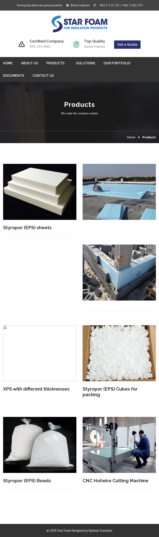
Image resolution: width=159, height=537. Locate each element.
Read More (61, 177)
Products (55, 63)
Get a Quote (127, 44)
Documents (13, 76)
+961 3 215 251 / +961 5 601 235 (120, 5)
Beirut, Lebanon (80, 5)
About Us (29, 63)
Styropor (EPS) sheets (27, 227)
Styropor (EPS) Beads (27, 480)
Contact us (43, 76)
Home (8, 63)
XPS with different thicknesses (36, 389)
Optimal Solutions (100, 530)
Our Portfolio (117, 63)
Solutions (85, 63)
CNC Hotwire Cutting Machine (115, 480)
